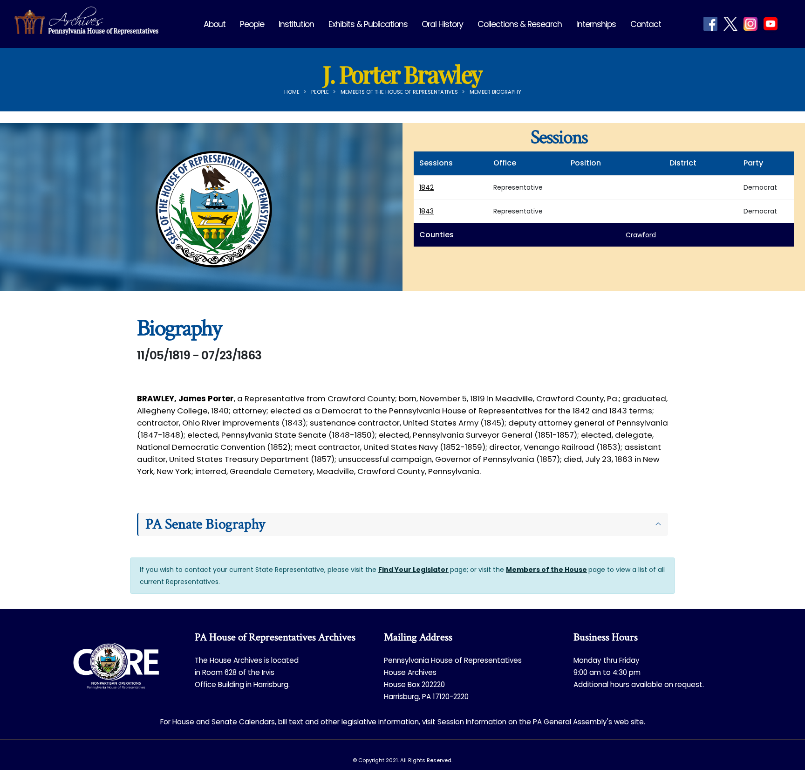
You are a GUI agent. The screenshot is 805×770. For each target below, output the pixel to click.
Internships (596, 24)
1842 (426, 187)
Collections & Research (520, 24)
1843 (426, 211)
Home (292, 92)
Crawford (641, 235)
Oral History (442, 24)
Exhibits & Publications (368, 24)
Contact (645, 24)
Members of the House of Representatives (399, 92)
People (252, 24)
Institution (296, 24)
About (214, 24)
